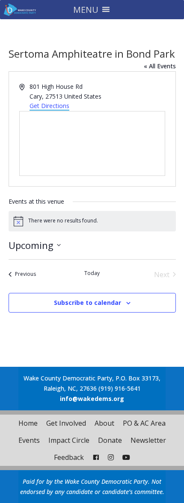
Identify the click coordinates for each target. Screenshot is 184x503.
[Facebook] (96, 457)
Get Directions (49, 106)
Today (92, 273)
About (104, 423)
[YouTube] (126, 457)
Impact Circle (68, 440)
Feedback (69, 457)
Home (28, 423)
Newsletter (148, 440)
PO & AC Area (144, 423)
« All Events (160, 66)
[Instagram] (111, 457)
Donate (110, 440)
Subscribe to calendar (87, 302)
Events (29, 440)
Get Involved (66, 423)
